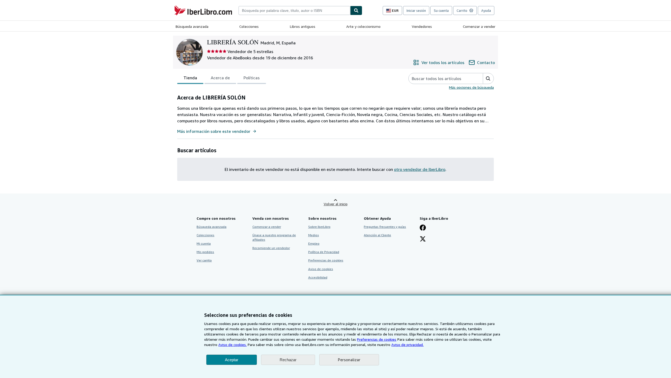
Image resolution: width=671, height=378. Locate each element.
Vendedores (422, 26)
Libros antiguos (302, 26)
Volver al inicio (336, 204)
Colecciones (249, 26)
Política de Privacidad (323, 252)
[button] (488, 78)
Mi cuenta (204, 243)
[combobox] (294, 10)
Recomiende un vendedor (271, 248)
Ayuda (486, 10)
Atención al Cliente (377, 235)
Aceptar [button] (231, 360)
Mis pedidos (205, 252)
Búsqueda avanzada (192, 26)
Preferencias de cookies (376, 339)
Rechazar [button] (288, 360)
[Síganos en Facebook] (423, 228)
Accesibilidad (317, 277)
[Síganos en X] (423, 239)
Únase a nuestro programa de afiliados (274, 237)
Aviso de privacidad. (407, 344)
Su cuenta (441, 10)
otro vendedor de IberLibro (419, 169)
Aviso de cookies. (232, 344)
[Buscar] (356, 10)
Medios (313, 235)
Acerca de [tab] (220, 77)
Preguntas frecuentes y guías (385, 227)
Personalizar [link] (349, 359)
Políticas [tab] (251, 77)
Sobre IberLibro (319, 227)
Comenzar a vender (479, 26)
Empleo (314, 243)
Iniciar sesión (416, 10)
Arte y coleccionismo (363, 26)
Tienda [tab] (190, 77)
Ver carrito (204, 260)
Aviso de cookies (320, 269)
